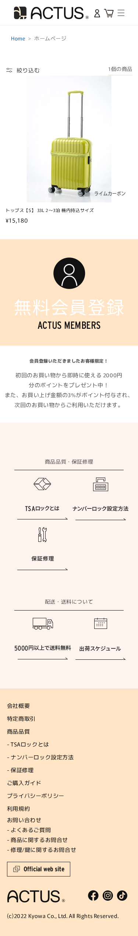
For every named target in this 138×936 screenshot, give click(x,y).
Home (18, 38)
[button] (121, 13)
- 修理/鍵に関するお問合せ (41, 849)
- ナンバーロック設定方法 (40, 757)
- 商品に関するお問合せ (37, 839)
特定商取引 (21, 718)
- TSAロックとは (28, 744)
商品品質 (18, 731)
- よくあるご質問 (29, 830)
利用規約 (18, 808)
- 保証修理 (20, 770)
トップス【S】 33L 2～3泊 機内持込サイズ (50, 210)
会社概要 (18, 705)
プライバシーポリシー (35, 795)
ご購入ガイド (24, 782)
